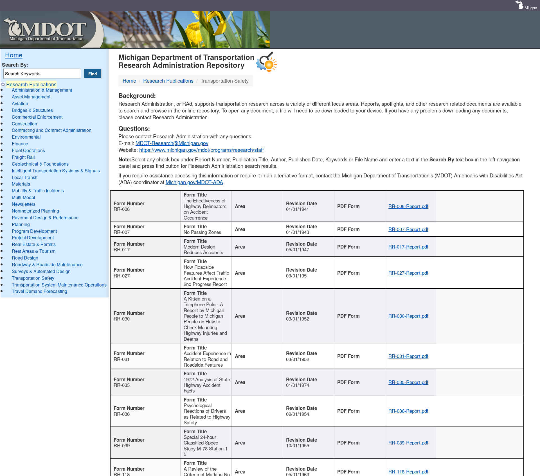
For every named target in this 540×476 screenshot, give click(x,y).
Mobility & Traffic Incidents (38, 190)
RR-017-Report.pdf (408, 246)
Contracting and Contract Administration (51, 130)
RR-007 (122, 232)
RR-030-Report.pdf (408, 315)
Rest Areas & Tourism (33, 251)
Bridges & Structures (32, 110)
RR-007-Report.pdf (408, 229)
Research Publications (31, 84)
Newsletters (23, 204)
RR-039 (122, 445)
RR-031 (122, 359)
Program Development (34, 231)
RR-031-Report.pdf (408, 356)
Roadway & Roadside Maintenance (47, 264)
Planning (21, 224)
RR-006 (122, 209)
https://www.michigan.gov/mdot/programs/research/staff (201, 149)
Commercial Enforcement (37, 117)
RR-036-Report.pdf (408, 410)
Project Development (33, 237)
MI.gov (531, 7)
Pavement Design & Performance (45, 217)
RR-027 (122, 275)
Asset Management (31, 96)
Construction (24, 123)
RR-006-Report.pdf (408, 206)
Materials (21, 184)
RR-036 (122, 413)
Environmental (26, 137)
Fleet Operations (28, 150)
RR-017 (122, 249)
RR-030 (122, 318)
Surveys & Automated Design (41, 271)
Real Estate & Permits (34, 244)
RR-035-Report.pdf (408, 382)
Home (13, 54)
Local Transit (24, 177)
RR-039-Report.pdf (408, 442)
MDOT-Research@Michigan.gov (172, 142)
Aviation (20, 103)
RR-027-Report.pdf (408, 272)
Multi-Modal (23, 197)
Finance (20, 143)
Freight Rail (23, 157)
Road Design (25, 257)
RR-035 (122, 385)
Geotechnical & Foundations (40, 164)
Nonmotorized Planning (35, 210)
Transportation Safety (33, 278)
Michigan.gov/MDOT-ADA (194, 182)
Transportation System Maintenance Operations (59, 284)
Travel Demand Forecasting (39, 291)
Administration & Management (42, 90)
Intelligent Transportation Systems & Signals (56, 170)
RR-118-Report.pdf (408, 471)
